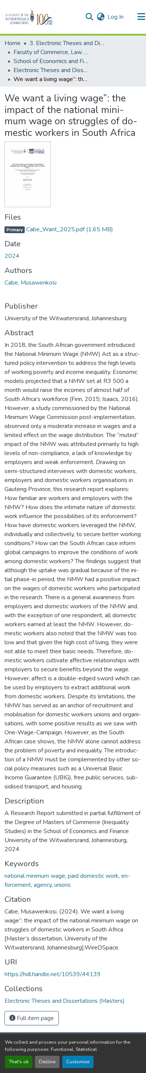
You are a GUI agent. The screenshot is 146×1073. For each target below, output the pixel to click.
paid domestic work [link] (93, 876)
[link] (73, 229)
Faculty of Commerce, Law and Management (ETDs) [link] (50, 52)
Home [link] (12, 43)
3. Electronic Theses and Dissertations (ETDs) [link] (67, 43)
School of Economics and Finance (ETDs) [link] (50, 61)
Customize (77, 1061)
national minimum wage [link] (34, 876)
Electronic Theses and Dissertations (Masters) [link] (50, 70)
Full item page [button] (34, 1018)
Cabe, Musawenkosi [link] (30, 283)
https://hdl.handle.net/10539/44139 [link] (52, 974)
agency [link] (43, 885)
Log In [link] (115, 17)
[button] (41, 17)
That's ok (18, 1061)
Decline (47, 1061)
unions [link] (62, 885)
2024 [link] (11, 256)
